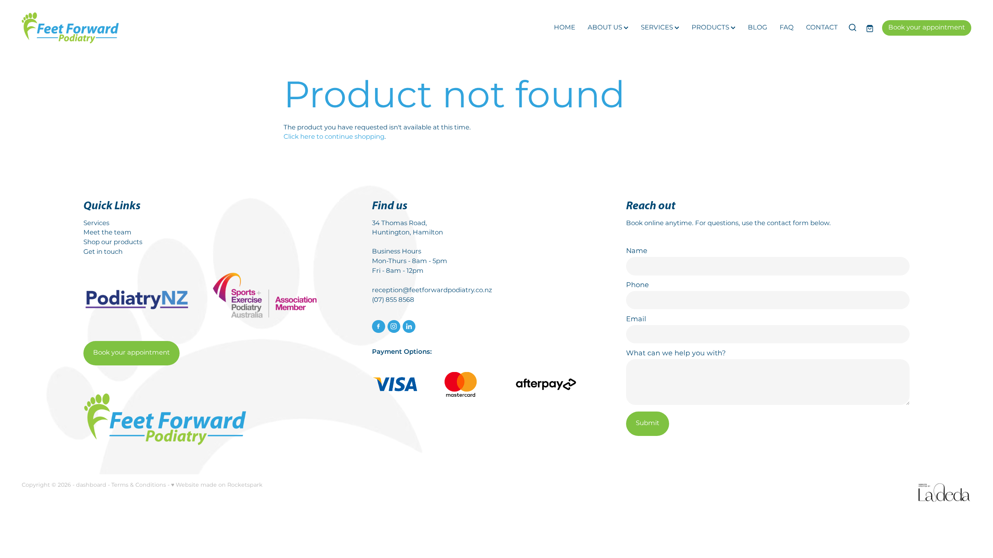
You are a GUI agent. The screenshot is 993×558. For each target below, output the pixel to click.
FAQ (787, 27)
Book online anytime (659, 223)
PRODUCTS (711, 27)
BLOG (757, 27)
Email (636, 319)
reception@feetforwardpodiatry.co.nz (432, 290)
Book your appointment (926, 27)
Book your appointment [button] (131, 353)
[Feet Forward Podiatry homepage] (117, 27)
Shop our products (112, 242)
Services (96, 223)
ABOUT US (606, 27)
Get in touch (103, 252)
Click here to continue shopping (334, 137)
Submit (647, 423)
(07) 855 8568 (393, 300)
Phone (637, 285)
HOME (564, 27)
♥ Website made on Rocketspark (217, 484)
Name (636, 251)
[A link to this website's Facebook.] (378, 326)
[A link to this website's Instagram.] (394, 326)
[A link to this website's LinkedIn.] (409, 326)
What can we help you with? (676, 353)
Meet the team (107, 232)
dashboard (91, 484)
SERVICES (658, 27)
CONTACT (822, 27)
